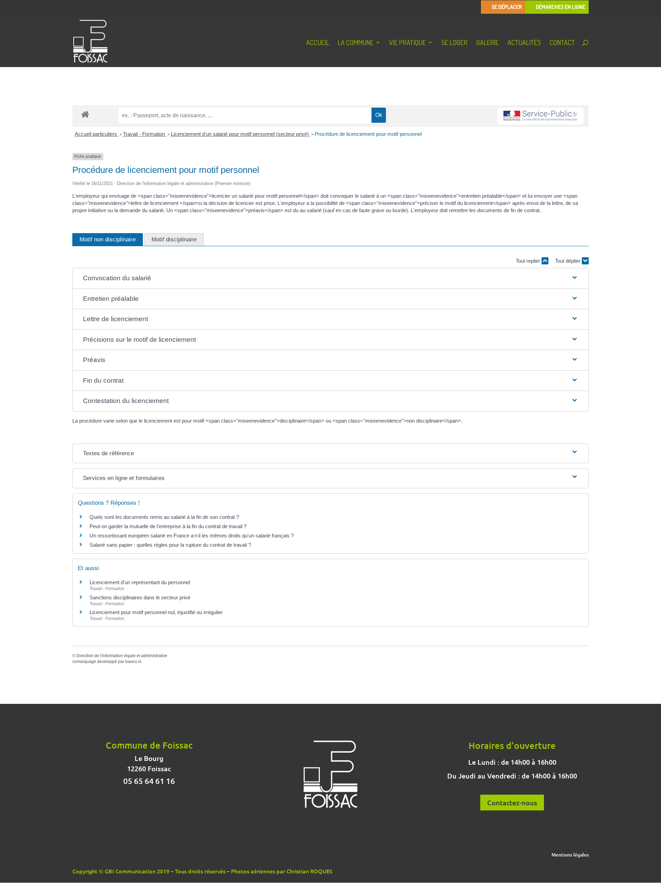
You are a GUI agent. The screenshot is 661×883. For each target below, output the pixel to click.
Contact (562, 43)
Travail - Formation (144, 134)
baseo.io (133, 661)
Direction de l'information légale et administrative (121, 655)
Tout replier (529, 261)
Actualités (524, 43)
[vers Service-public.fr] (540, 116)
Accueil (317, 43)
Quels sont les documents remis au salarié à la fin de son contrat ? (164, 517)
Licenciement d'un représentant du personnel (140, 582)
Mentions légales (570, 855)
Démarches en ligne (560, 7)
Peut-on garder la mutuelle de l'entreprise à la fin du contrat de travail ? (168, 526)
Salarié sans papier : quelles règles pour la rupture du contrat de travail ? (170, 545)
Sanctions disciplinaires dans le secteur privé (140, 597)
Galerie (487, 43)
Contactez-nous (512, 802)
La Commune (356, 43)
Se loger (454, 43)
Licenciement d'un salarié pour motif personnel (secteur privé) (240, 134)
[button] (330, 278)
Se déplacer (507, 7)
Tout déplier (568, 261)
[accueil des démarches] (85, 114)
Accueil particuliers (96, 134)
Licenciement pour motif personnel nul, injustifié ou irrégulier (156, 612)
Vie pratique (407, 43)
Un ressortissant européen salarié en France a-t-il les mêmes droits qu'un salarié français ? (192, 535)
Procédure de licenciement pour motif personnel (368, 134)
